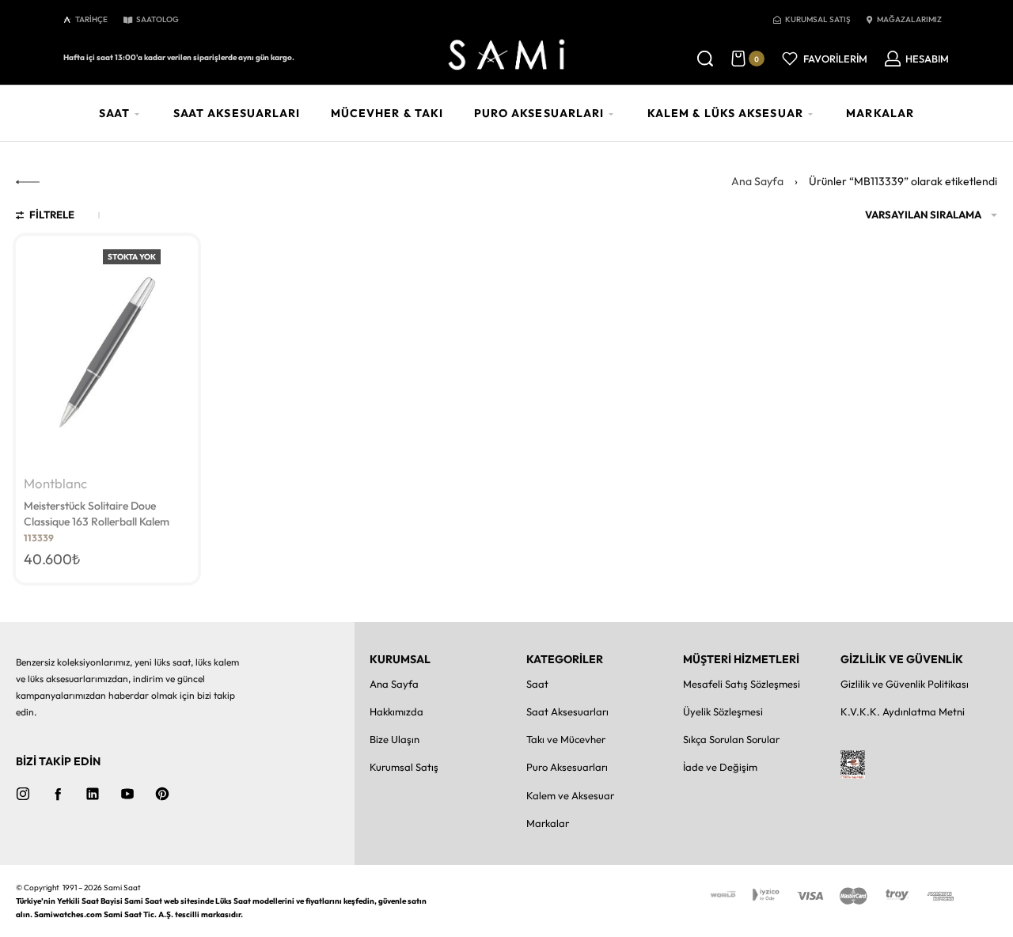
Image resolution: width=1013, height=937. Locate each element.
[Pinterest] (162, 794)
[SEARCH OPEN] (705, 58)
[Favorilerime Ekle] (177, 257)
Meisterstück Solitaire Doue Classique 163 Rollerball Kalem (96, 514)
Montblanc (55, 484)
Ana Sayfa (757, 181)
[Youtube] (127, 794)
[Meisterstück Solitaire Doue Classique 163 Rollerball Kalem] (107, 352)
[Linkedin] (92, 794)
